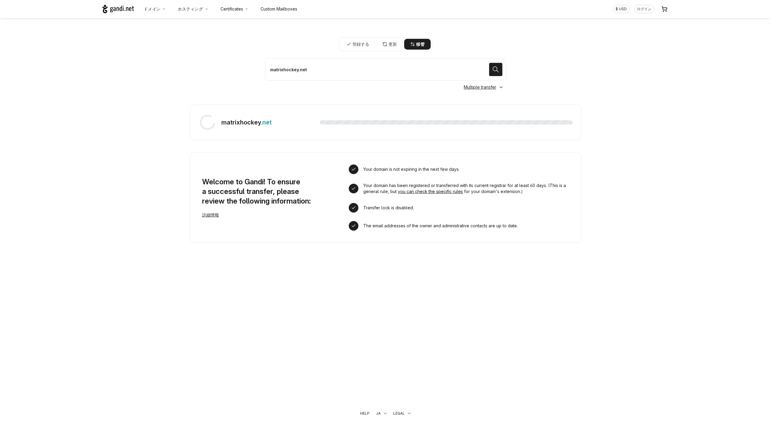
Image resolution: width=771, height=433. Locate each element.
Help (365, 413)
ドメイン (152, 8)
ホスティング (190, 8)
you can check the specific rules (430, 191)
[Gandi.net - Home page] (118, 9)
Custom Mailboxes (279, 8)
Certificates (231, 8)
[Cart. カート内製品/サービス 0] (664, 9)
